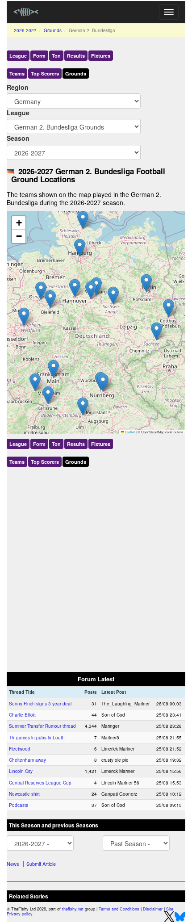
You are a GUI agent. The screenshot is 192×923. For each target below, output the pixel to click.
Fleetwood (19, 749)
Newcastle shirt (24, 794)
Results (76, 55)
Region (18, 87)
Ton (56, 55)
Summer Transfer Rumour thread (42, 726)
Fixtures (100, 55)
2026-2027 (25, 30)
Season (18, 138)
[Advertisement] (96, 567)
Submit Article (41, 863)
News (13, 863)
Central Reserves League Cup (40, 783)
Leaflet (129, 431)
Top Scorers (45, 73)
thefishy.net (72, 909)
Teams (17, 73)
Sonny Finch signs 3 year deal (40, 704)
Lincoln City (21, 771)
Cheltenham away (27, 760)
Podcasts (18, 805)
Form (39, 55)
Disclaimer (153, 909)
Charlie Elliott (22, 715)
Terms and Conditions (119, 909)
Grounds (53, 30)
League (18, 55)
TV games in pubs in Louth (37, 737)
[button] (50, 299)
